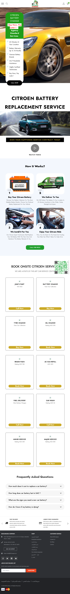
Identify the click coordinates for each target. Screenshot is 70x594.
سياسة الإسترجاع (16, 581)
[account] (64, 3)
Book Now (50, 347)
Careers (52, 544)
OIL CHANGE (50, 323)
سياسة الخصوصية (5, 581)
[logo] (35, 3)
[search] (7, 4)
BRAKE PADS (20, 362)
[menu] (2, 3)
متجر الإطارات (35, 547)
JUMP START (19, 284)
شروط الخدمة (35, 581)
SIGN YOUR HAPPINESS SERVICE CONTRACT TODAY (35, 140)
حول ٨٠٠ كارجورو (35, 554)
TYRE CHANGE (20, 323)
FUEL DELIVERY (20, 400)
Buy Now (50, 308)
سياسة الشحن (26, 581)
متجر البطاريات (35, 544)
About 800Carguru (54, 536)
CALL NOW (14, 83)
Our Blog (52, 542)
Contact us (52, 539)
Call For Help (35, 247)
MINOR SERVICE (19, 439)
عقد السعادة (34, 549)
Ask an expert (10, 549)
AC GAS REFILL (50, 362)
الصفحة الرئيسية (35, 536)
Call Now (19, 308)
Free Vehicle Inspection (37, 552)
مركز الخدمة (34, 542)
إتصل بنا (33, 557)
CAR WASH (50, 400)
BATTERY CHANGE (50, 284)
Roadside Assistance (36, 539)
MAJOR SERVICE (50, 439)
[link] (3, 558)
